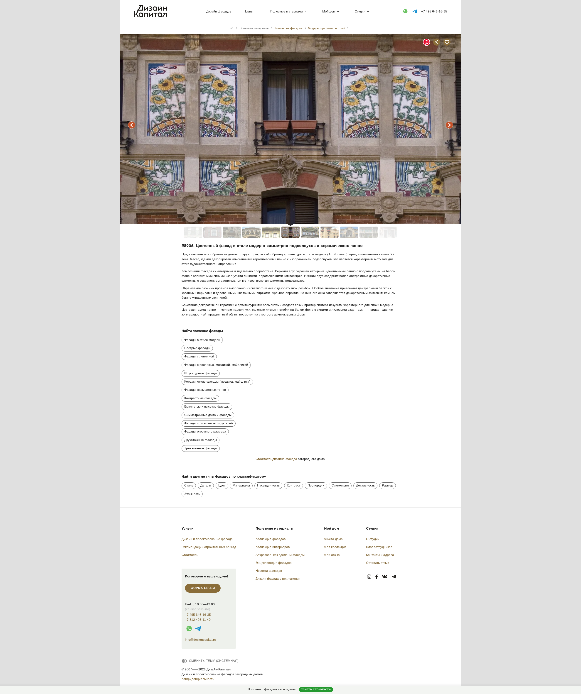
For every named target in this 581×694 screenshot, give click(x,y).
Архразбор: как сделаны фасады (280, 555)
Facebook (376, 577)
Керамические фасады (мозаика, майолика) (217, 381)
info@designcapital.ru (200, 639)
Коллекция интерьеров (273, 547)
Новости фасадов (269, 570)
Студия (360, 11)
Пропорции (316, 485)
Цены (249, 11)
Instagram (369, 577)
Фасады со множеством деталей (208, 423)
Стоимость (189, 555)
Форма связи (203, 588)
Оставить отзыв (377, 562)
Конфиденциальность (198, 679)
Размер (387, 485)
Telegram (394, 577)
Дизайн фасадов (218, 11)
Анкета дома (333, 539)
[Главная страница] (151, 16)
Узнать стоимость (316, 689)
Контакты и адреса (380, 555)
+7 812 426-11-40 (198, 619)
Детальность (365, 485)
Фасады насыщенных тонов (205, 389)
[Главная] (232, 28)
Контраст (293, 485)
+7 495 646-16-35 (434, 11)
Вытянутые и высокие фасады (206, 406)
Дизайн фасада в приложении (278, 578)
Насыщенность (268, 485)
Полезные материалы (286, 11)
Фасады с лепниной (199, 356)
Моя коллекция (335, 547)
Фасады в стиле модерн (202, 340)
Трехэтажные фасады (200, 448)
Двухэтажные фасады (200, 440)
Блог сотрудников (379, 547)
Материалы (241, 485)
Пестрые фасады (197, 348)
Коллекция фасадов (271, 539)
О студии (372, 539)
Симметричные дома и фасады (207, 415)
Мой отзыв (332, 555)
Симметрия (340, 485)
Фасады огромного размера (205, 431)
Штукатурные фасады (200, 373)
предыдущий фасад (131, 125)
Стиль (188, 485)
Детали (205, 485)
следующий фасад (449, 125)
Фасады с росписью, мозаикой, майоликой (216, 365)
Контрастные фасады (200, 398)
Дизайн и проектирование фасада (207, 539)
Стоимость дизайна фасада (276, 459)
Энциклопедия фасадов (273, 562)
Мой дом (328, 11)
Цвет (221, 485)
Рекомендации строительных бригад (209, 547)
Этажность (192, 494)
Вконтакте (385, 577)
